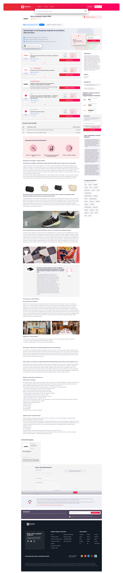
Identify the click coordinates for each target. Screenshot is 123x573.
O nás (52, 534)
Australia (81, 534)
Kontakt (52, 543)
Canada (96, 534)
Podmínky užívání (54, 536)
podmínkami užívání (96, 127)
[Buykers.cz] (27, 6)
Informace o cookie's (55, 541)
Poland (88, 539)
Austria (88, 534)
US (80, 543)
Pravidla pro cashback (55, 545)
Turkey (95, 541)
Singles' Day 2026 (67, 536)
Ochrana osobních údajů (56, 539)
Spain (88, 541)
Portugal (81, 541)
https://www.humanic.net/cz (90, 84)
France (88, 536)
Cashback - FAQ (54, 548)
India (81, 539)
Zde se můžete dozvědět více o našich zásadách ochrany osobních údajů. (50, 505)
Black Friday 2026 (67, 541)
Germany (96, 536)
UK (87, 543)
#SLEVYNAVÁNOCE (68, 539)
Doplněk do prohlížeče (68, 534)
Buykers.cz (38, 498)
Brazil (81, 536)
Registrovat (98, 6)
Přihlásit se (90, 6)
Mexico (96, 539)
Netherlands (97, 543)
